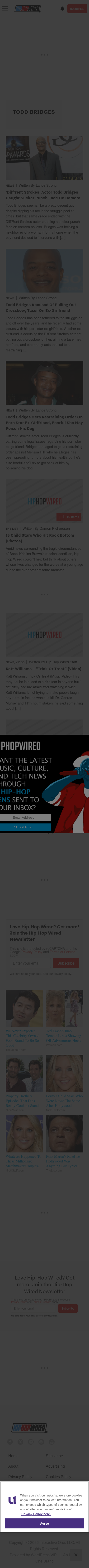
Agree (44, 1523)
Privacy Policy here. (36, 1513)
